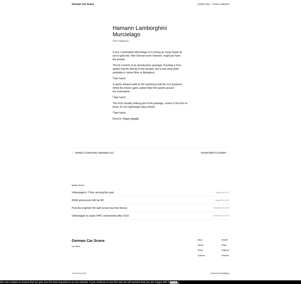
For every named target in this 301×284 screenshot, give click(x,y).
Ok (172, 282)
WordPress (225, 273)
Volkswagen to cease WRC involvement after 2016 (100, 215)
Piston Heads (130, 118)
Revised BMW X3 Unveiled (213, 152)
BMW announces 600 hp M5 (88, 200)
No (175, 282)
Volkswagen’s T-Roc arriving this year (93, 192)
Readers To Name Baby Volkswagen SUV (94, 152)
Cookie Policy (203, 4)
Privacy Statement (220, 4)
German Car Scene (83, 4)
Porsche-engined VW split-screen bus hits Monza (99, 208)
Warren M (123, 41)
